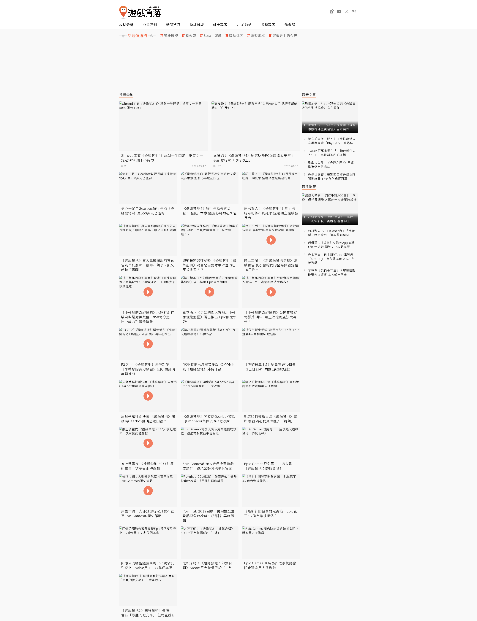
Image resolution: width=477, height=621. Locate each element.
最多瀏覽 (309, 186)
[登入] (346, 11)
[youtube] (339, 11)
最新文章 (309, 94)
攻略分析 (126, 24)
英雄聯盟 (171, 35)
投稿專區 (268, 24)
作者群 (290, 24)
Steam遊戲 (213, 35)
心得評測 (150, 24)
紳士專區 (220, 24)
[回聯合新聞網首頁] (123, 12)
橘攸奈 (191, 35)
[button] (354, 11)
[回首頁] (140, 12)
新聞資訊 (173, 24)
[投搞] (331, 11)
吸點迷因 (236, 35)
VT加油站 (244, 24)
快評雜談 (197, 24)
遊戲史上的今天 (284, 35)
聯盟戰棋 (258, 35)
